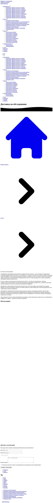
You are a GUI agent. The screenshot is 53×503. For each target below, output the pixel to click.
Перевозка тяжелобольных (12, 26)
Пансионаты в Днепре (11, 35)
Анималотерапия (7, 43)
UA (4, 53)
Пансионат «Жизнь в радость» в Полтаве (15, 16)
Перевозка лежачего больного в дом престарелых (17, 21)
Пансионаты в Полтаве (11, 40)
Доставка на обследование (12, 20)
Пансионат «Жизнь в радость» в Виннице (16, 17)
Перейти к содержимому (6, 1)
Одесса (5, 485)
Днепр (4, 481)
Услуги (5, 19)
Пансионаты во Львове (11, 33)
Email (2, 452)
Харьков (5, 480)
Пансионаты (6, 6)
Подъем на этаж (10, 29)
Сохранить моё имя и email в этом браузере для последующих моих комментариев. (21, 464)
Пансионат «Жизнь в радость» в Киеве (15, 7)
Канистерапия (9, 45)
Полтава (5, 486)
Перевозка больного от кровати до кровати (16, 25)
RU (4, 54)
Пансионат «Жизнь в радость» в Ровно (15, 12)
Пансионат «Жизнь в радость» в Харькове (16, 10)
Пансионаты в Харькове (12, 34)
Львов (4, 479)
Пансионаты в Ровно (11, 37)
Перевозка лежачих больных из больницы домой (17, 24)
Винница (5, 487)
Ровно (4, 482)
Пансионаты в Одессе (11, 39)
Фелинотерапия (10, 46)
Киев (4, 477)
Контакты (5, 48)
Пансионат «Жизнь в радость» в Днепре (15, 11)
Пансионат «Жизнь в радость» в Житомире (16, 13)
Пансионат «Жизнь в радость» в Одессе (15, 15)
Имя (2, 450)
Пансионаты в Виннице (11, 42)
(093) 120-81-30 (4, 3)
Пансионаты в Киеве (11, 32)
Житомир (5, 484)
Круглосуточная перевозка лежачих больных (16, 23)
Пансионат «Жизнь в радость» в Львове (15, 8)
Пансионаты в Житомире (12, 38)
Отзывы (5, 50)
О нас (4, 47)
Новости (5, 51)
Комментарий (4, 462)
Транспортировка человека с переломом (15, 28)
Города (5, 30)
